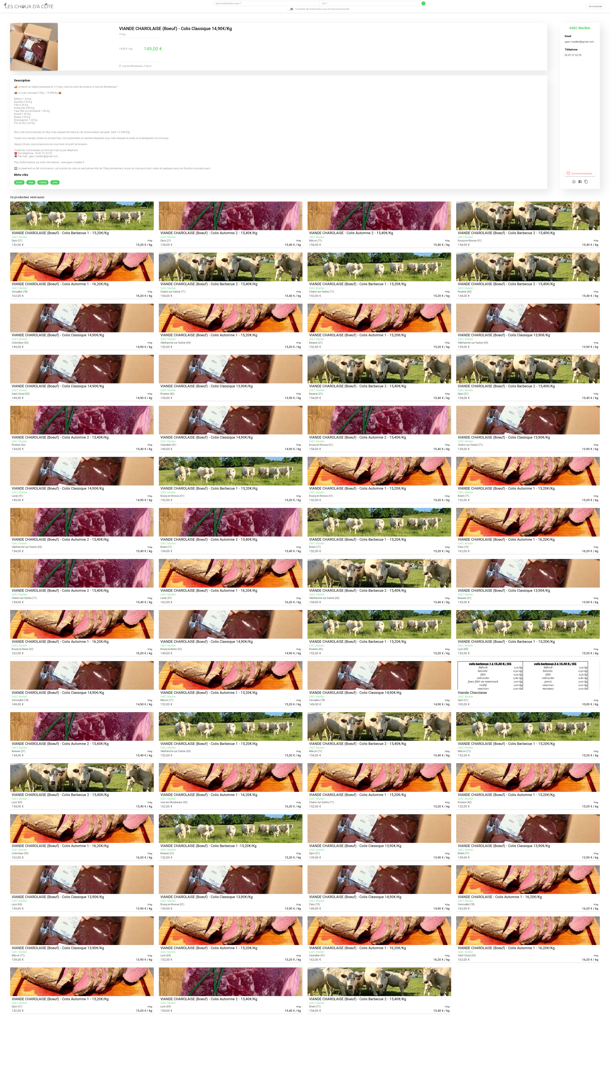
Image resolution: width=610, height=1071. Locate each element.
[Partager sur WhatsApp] (574, 182)
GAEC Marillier (579, 28)
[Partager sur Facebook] (580, 182)
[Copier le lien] (586, 182)
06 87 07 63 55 (573, 55)
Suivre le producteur (582, 173)
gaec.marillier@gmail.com (579, 41)
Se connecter (595, 6)
